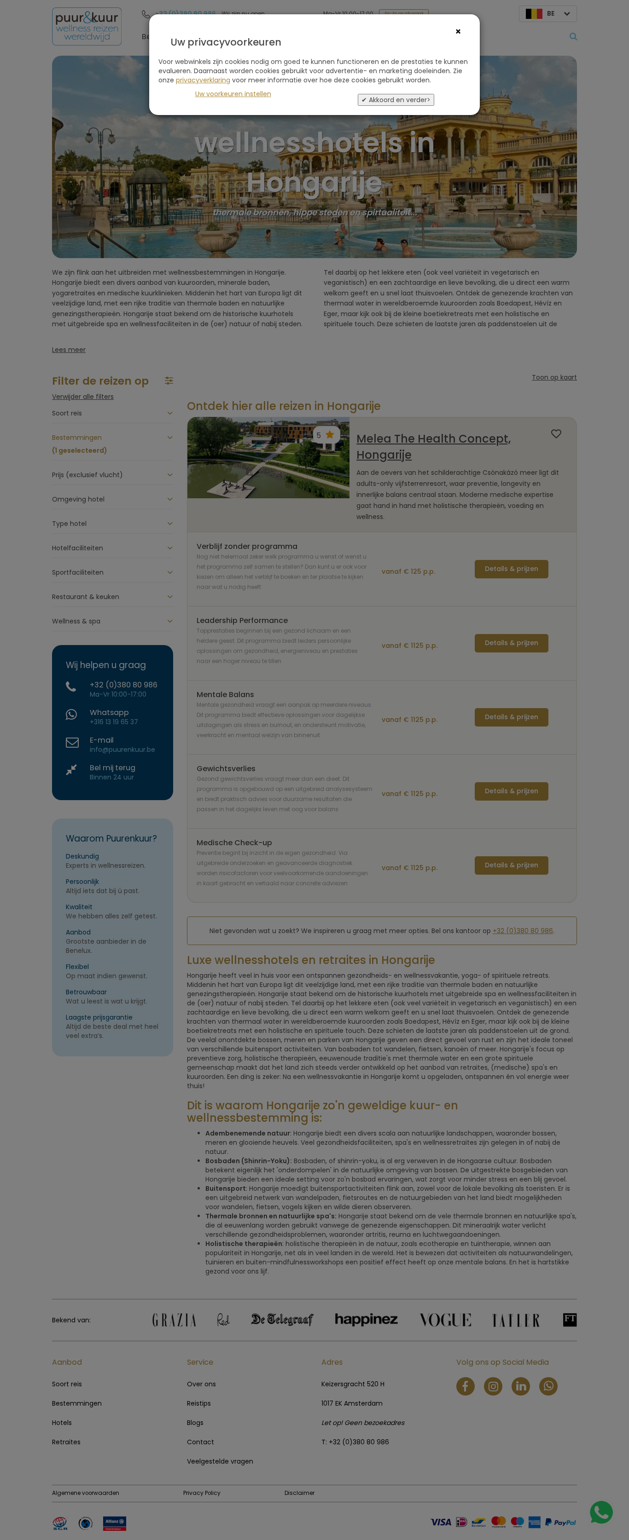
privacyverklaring (203, 80)
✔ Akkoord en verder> (396, 99)
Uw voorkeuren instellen (233, 93)
